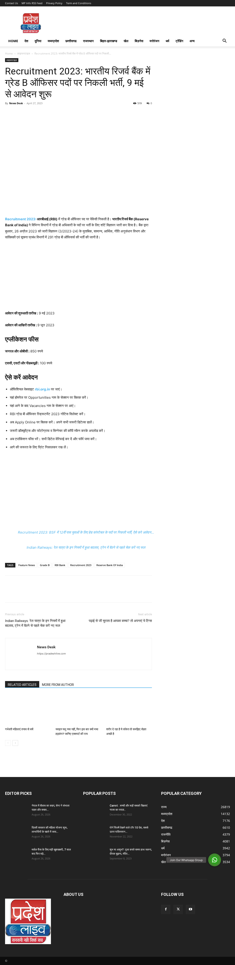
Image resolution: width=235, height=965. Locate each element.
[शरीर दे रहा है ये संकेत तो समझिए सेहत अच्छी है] (129, 709)
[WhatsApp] (41, 113)
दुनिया (38, 41)
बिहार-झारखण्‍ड (108, 41)
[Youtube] (190, 909)
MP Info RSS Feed (32, 3)
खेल (126, 41)
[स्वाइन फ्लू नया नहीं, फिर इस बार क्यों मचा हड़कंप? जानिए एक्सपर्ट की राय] (78, 709)
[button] (224, 41)
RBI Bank (60, 565)
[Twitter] (20, 113)
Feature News (26, 565)
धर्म (167, 41)
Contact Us (11, 3)
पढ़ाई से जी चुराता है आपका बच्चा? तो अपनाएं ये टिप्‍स (120, 621)
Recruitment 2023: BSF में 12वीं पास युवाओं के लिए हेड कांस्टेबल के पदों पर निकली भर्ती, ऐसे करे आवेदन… (86, 532)
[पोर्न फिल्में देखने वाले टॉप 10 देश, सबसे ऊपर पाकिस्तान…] (94, 834)
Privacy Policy (54, 3)
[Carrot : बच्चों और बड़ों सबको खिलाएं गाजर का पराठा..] (94, 812)
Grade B (45, 565)
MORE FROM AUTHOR (58, 685)
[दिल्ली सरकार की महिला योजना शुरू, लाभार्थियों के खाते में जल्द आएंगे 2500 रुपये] (16, 834)
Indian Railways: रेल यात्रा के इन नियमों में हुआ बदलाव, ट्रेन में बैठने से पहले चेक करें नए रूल (86, 547)
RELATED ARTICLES (22, 685)
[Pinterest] (30, 113)
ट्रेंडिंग (179, 41)
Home (13, 41)
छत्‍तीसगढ (71, 41)
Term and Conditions (78, 3)
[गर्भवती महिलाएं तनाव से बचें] (28, 709)
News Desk (16, 103)
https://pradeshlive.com (51, 653)
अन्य (192, 41)
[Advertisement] (78, 278)
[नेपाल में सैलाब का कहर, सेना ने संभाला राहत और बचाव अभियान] (16, 812)
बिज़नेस (139, 41)
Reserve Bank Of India (109, 565)
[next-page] (15, 743)
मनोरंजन (154, 41)
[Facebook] (9, 113)
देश (26, 41)
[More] (52, 113)
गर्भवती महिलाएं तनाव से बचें (19, 729)
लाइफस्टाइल (23, 53)
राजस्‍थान (88, 41)
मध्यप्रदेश (53, 41)
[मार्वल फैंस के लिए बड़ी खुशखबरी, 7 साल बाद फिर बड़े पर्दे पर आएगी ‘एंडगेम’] (16, 856)
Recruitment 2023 (80, 565)
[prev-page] (8, 743)
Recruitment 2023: (20, 219)
